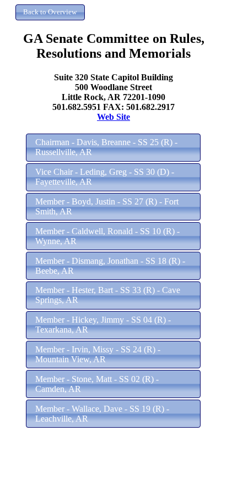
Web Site (113, 116)
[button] (50, 12)
